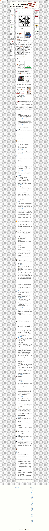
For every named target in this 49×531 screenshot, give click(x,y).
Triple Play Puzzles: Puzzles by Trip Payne (12, 55)
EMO (23, 95)
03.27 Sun (32, 498)
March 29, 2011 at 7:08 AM (20, 170)
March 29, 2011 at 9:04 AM (20, 267)
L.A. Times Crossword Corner (12, 38)
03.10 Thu (32, 515)
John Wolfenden (19, 298)
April (31, 493)
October (32, 488)
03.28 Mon (32, 497)
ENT (22, 98)
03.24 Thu (32, 502)
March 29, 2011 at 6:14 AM (20, 141)
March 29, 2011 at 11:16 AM (20, 374)
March (32, 494)
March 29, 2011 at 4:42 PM (20, 439)
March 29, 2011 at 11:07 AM (20, 362)
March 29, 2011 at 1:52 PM (20, 407)
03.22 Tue (32, 504)
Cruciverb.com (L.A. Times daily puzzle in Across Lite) (12, 18)
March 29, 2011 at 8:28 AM (20, 239)
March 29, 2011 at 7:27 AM (20, 184)
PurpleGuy (19, 375)
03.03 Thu (32, 522)
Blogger (28, 529)
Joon (18, 201)
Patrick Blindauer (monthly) (11, 52)
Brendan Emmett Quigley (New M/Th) (11, 46)
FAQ (10, 11)
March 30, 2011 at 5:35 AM (20, 473)
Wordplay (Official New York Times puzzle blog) (11, 31)
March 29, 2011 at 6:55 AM (20, 153)
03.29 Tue (32, 496)
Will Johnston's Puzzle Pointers (12, 43)
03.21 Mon (32, 505)
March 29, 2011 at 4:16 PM (20, 434)
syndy (18, 337)
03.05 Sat (32, 520)
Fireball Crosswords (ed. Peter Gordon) (12, 48)
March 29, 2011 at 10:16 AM (20, 336)
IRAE (23, 96)
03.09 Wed (32, 516)
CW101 (10, 12)
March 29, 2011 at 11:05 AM (20, 358)
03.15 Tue (32, 510)
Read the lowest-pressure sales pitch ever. (37, 27)
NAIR (22, 97)
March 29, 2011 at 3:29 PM (20, 416)
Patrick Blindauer (11, 34)
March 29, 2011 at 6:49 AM (20, 149)
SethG (18, 129)
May (31, 492)
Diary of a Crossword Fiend (12, 27)
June (31, 491)
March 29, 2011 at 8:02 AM (20, 208)
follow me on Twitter (17, 487)
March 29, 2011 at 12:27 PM (20, 396)
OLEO (21, 94)
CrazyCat (18, 230)
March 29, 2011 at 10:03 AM (20, 323)
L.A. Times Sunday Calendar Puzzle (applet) (12, 22)
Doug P (18, 290)
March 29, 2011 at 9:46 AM (20, 307)
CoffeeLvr (19, 417)
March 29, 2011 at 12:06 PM (20, 381)
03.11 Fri (32, 514)
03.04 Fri (32, 521)
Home (10, 9)
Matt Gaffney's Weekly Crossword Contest (12, 50)
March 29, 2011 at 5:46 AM (20, 124)
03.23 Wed (32, 503)
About (10, 10)
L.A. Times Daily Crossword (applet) (12, 20)
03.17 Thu (32, 508)
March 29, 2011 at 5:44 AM (20, 118)
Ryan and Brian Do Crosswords (11, 36)
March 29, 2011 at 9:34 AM (20, 297)
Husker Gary (19, 175)
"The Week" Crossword (11, 53)
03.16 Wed (32, 509)
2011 (31, 487)
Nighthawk (19, 185)
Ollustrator (24, 529)
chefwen (18, 435)
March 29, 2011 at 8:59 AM (20, 264)
